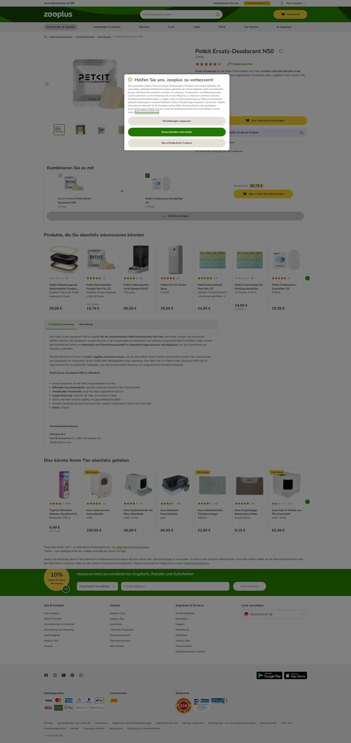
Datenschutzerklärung (146, 112)
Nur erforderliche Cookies (177, 143)
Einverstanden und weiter (177, 132)
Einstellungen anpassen (177, 121)
